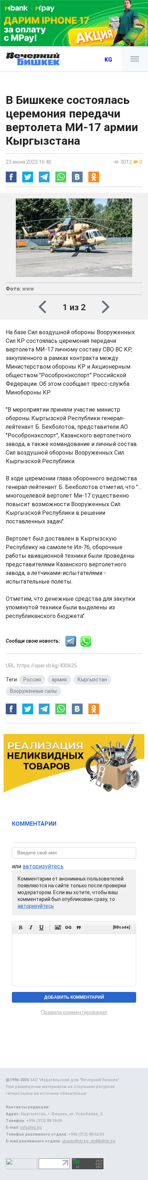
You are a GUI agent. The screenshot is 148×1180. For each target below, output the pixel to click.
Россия (32, 679)
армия (59, 679)
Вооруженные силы (33, 691)
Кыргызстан (92, 679)
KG (108, 59)
